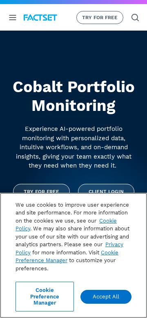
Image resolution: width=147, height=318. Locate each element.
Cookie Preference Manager (44, 296)
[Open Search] (135, 17)
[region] (73, 255)
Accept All (106, 297)
